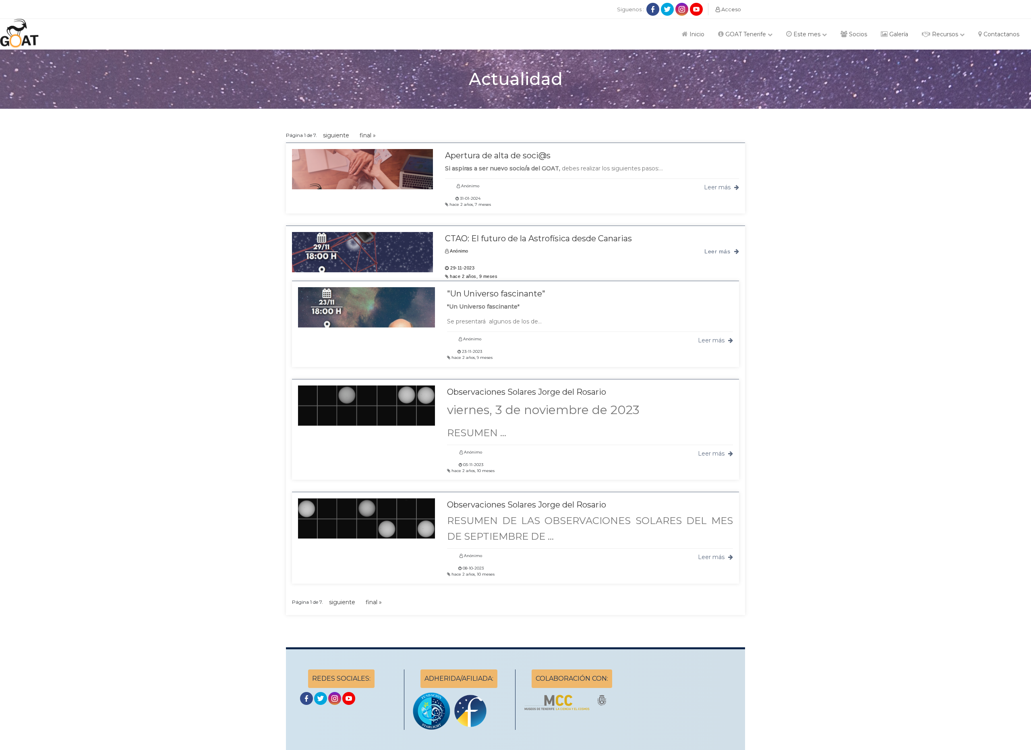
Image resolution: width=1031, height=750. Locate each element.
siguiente (336, 135)
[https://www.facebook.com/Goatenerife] (653, 8)
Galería (898, 34)
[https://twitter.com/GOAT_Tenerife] (668, 8)
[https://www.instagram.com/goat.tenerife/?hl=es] (682, 8)
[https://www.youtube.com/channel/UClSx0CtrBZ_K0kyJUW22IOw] (696, 8)
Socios (857, 34)
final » (368, 135)
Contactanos (1000, 34)
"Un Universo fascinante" (496, 293)
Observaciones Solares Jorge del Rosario (526, 392)
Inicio (696, 34)
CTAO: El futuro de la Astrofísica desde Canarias (538, 238)
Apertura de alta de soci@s (498, 155)
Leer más (718, 187)
